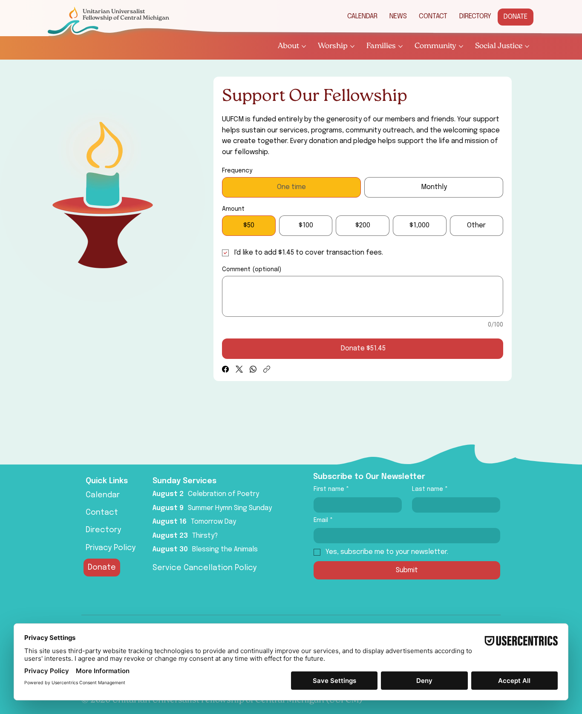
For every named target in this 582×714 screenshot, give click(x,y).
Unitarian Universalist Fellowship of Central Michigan (126, 15)
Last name (430, 489)
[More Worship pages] (352, 46)
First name (331, 489)
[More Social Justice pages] (527, 46)
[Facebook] (225, 369)
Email (323, 520)
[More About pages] (304, 46)
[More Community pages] (461, 46)
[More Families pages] (400, 46)
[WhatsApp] (253, 369)
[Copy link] (266, 369)
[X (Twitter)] (239, 369)
